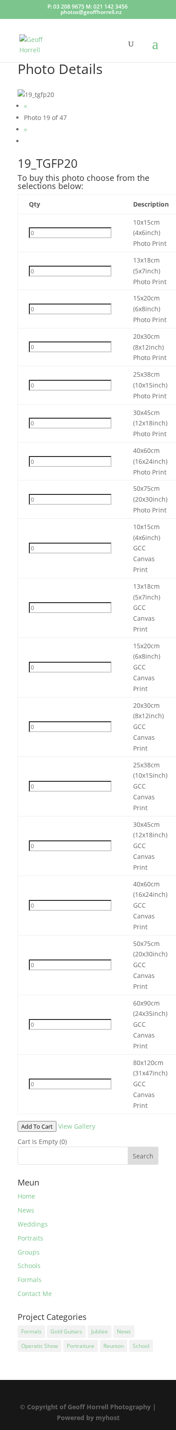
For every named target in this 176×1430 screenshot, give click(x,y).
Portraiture (80, 1346)
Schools (29, 1265)
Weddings (33, 1224)
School (141, 1346)
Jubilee (99, 1331)
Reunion (113, 1346)
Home (26, 1196)
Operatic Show (39, 1346)
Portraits (30, 1238)
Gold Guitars (66, 1331)
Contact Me (35, 1293)
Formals (30, 1279)
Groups (29, 1252)
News (26, 1210)
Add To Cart (37, 1126)
